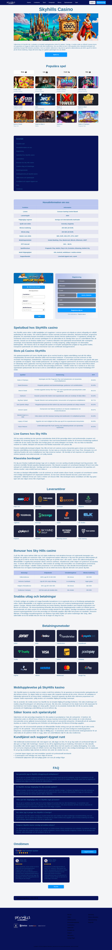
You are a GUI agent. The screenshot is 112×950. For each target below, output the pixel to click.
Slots (86, 72)
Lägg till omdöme (88, 851)
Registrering (20, 151)
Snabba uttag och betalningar (25, 166)
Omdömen (19, 189)
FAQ (17, 185)
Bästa (22, 72)
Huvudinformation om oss (24, 147)
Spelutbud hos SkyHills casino (25, 155)
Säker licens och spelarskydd (25, 177)
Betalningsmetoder (22, 170)
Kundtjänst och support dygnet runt (26, 181)
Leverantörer (20, 159)
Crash (65, 72)
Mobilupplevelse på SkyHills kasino (27, 174)
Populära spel (20, 143)
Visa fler (56, 886)
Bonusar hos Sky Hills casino (25, 162)
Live (44, 72)
